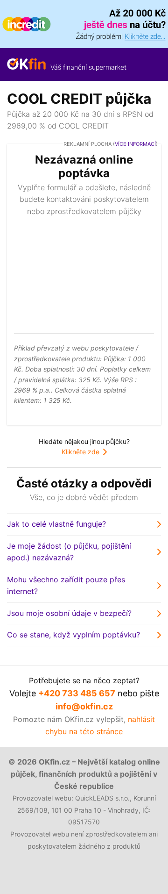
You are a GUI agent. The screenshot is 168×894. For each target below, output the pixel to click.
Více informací (135, 144)
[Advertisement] (84, 273)
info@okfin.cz (84, 706)
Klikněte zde (80, 452)
